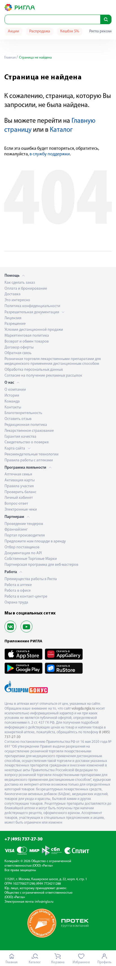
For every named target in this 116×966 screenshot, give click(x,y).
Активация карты (20, 480)
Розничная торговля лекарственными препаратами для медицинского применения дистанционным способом (53, 361)
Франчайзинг (16, 529)
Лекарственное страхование (29, 431)
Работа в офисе (18, 591)
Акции (13, 31)
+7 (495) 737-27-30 (24, 839)
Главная (10, 57)
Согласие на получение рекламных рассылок (43, 376)
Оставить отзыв (18, 419)
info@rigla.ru (44, 902)
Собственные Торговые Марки (31, 559)
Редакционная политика (26, 425)
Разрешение (15, 324)
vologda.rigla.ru (83, 708)
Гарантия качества (20, 437)
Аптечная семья (18, 474)
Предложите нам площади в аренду (35, 541)
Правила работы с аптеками (29, 460)
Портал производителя (25, 535)
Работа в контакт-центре (26, 596)
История (12, 395)
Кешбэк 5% (69, 31)
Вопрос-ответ (16, 504)
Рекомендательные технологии (32, 454)
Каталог (61, 130)
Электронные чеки (21, 509)
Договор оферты (19, 347)
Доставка (13, 294)
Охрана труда (16, 602)
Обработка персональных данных (34, 370)
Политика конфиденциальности (32, 306)
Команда (12, 401)
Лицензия (13, 318)
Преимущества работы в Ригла (31, 579)
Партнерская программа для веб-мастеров (41, 565)
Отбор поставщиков (22, 547)
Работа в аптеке (18, 585)
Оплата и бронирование (26, 289)
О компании (15, 390)
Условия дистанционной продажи (34, 330)
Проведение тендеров (24, 524)
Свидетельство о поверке (27, 442)
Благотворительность (23, 413)
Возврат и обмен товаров (27, 341)
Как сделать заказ (20, 283)
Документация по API (23, 553)
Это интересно (17, 300)
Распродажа (39, 31)
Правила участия (19, 486)
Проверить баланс (20, 492)
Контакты (13, 407)
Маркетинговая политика (27, 336)
